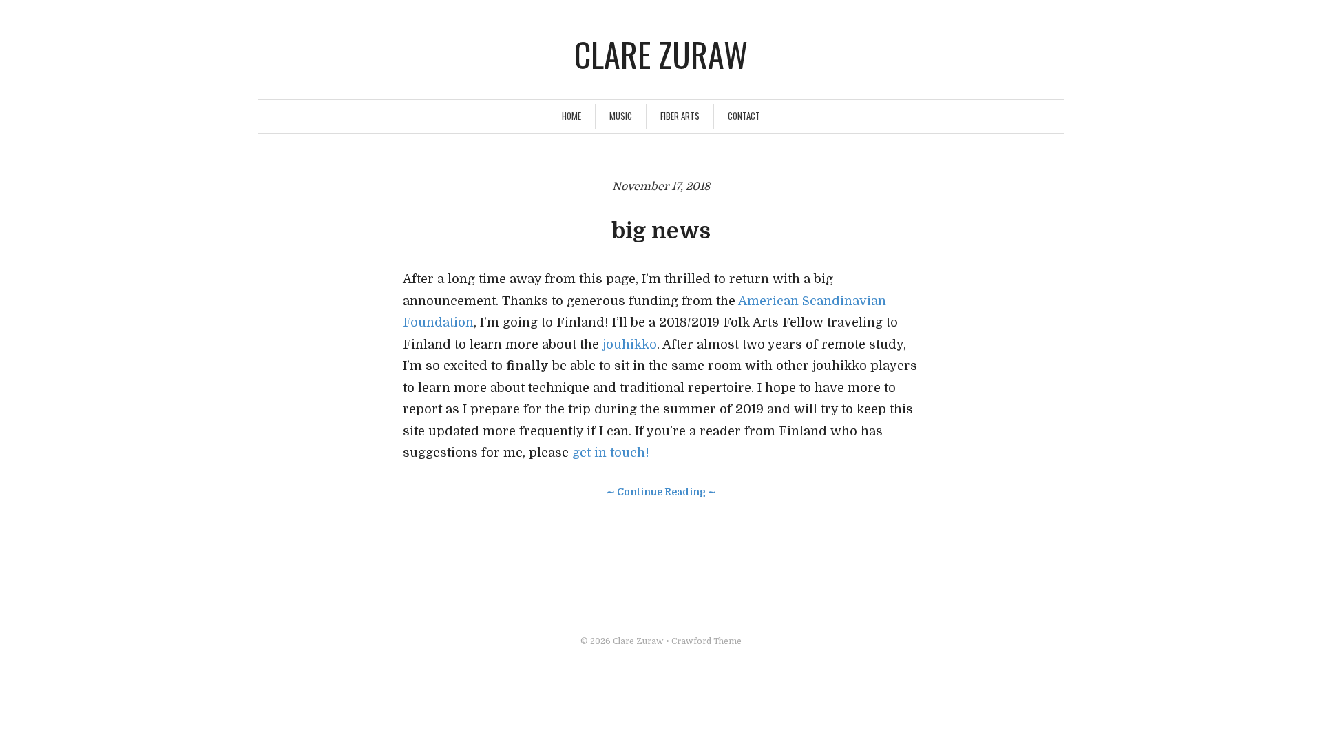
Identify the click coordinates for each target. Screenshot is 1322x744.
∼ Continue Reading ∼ (661, 491)
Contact (744, 116)
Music (620, 116)
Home (571, 116)
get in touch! (610, 452)
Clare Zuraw (661, 54)
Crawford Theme (706, 641)
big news (661, 231)
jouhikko (629, 344)
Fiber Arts (680, 116)
